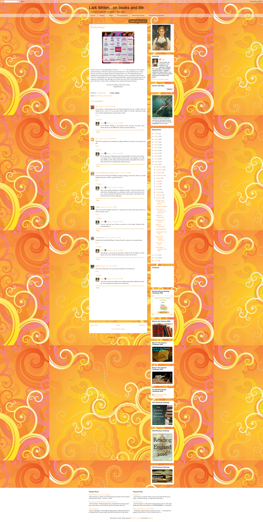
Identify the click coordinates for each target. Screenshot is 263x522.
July (157, 181)
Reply (97, 115)
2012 (156, 260)
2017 (156, 159)
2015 (156, 164)
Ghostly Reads (122, 15)
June (158, 184)
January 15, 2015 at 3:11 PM (115, 279)
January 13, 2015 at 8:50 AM (107, 106)
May (157, 186)
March (158, 192)
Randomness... (137, 495)
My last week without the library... (160, 202)
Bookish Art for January (160, 221)
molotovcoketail (136, 518)
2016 (156, 161)
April (158, 189)
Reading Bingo (108, 96)
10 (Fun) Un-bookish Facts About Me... (161, 211)
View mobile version (118, 329)
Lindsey (98, 207)
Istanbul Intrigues (161, 206)
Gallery (102, 15)
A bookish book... (94, 509)
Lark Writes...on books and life (116, 7)
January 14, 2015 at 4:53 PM (113, 237)
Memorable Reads (138, 15)
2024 (156, 139)
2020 (156, 150)
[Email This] (111, 93)
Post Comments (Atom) (122, 337)
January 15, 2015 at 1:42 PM (109, 266)
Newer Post (94, 325)
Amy (97, 106)
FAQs (111, 15)
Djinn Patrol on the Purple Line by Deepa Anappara (103, 502)
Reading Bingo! (161, 229)
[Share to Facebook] (117, 93)
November (159, 170)
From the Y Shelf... (159, 243)
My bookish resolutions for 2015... (161, 249)
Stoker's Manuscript (160, 225)
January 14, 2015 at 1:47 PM (109, 207)
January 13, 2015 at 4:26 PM (115, 123)
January (159, 198)
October (159, 172)
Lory (97, 139)
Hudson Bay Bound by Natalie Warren (143, 509)
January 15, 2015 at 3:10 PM (115, 250)
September (160, 175)
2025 (156, 136)
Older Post (142, 325)
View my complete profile (160, 79)
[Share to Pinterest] (119, 93)
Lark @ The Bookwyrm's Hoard (105, 173)
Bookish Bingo (99, 96)
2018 (156, 156)
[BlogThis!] (113, 93)
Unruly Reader (122, 70)
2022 (156, 145)
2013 (156, 258)
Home (93, 15)
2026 (156, 133)
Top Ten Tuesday (137, 502)
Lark (102, 123)
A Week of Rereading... (160, 216)
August (158, 178)
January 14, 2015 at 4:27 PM (115, 222)
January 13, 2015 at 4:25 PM (115, 153)
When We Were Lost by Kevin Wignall (99, 495)
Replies (100, 119)
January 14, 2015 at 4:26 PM (115, 187)
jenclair (98, 266)
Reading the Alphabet (156, 15)
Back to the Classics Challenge (160, 238)
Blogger (150, 518)
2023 (156, 142)
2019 (156, 153)
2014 (156, 255)
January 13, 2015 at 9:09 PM (123, 173)
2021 (156, 147)
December (159, 167)
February (159, 195)
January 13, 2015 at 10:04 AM (107, 139)
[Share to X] (115, 93)
